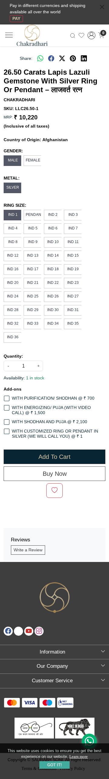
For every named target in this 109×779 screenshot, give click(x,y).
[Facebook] (8, 631)
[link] (72, 35)
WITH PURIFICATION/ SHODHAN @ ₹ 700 (53, 398)
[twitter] (62, 58)
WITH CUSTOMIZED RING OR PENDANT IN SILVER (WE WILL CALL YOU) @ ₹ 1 (55, 434)
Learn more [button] (78, 756)
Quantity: (13, 356)
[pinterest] (73, 58)
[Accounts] (91, 35)
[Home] (37, 39)
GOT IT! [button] (54, 765)
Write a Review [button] (28, 549)
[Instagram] (39, 631)
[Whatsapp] (40, 58)
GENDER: (13, 150)
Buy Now (55, 473)
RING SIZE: (15, 205)
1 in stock (35, 377)
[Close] (102, 7)
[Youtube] (28, 631)
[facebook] (51, 58)
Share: (26, 58)
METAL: (12, 178)
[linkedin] (83, 58)
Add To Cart (54, 456)
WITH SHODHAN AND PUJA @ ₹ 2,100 (49, 421)
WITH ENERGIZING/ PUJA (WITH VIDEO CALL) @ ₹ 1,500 (51, 410)
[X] (18, 631)
